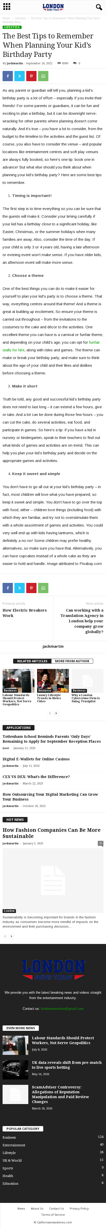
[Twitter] (19, 76)
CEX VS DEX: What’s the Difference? (36, 777)
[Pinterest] (31, 76)
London (9, 910)
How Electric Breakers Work (25, 613)
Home (6, 18)
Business (10, 690)
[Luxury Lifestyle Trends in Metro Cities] (53, 681)
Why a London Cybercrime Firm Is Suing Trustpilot (86, 698)
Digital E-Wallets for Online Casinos (36, 759)
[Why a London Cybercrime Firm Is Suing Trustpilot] (87, 681)
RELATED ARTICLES (32, 661)
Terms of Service (53, 1214)
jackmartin (15, 63)
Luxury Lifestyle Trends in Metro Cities (49, 698)
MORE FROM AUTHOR (72, 661)
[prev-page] (49, 713)
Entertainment (14, 1145)
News (21, 1208)
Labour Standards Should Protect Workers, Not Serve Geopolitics (17, 700)
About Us (37, 1208)
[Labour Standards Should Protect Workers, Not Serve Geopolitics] (18, 681)
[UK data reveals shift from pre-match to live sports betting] (15, 1069)
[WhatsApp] (43, 76)
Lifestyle (20, 18)
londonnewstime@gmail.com (62, 1009)
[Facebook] (8, 76)
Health (8, 1176)
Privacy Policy (79, 1208)
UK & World (12, 1160)
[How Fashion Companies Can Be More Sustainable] (53, 880)
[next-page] (56, 713)
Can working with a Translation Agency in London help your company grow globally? (81, 621)
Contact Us (56, 1208)
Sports (8, 1168)
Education (10, 1183)
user (6, 748)
